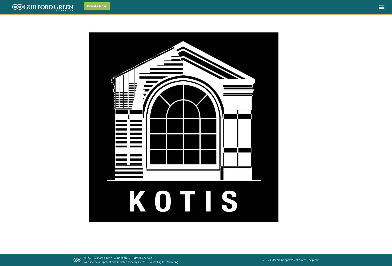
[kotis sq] (196, 127)
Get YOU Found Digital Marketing (158, 262)
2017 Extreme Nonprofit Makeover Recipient (290, 260)
